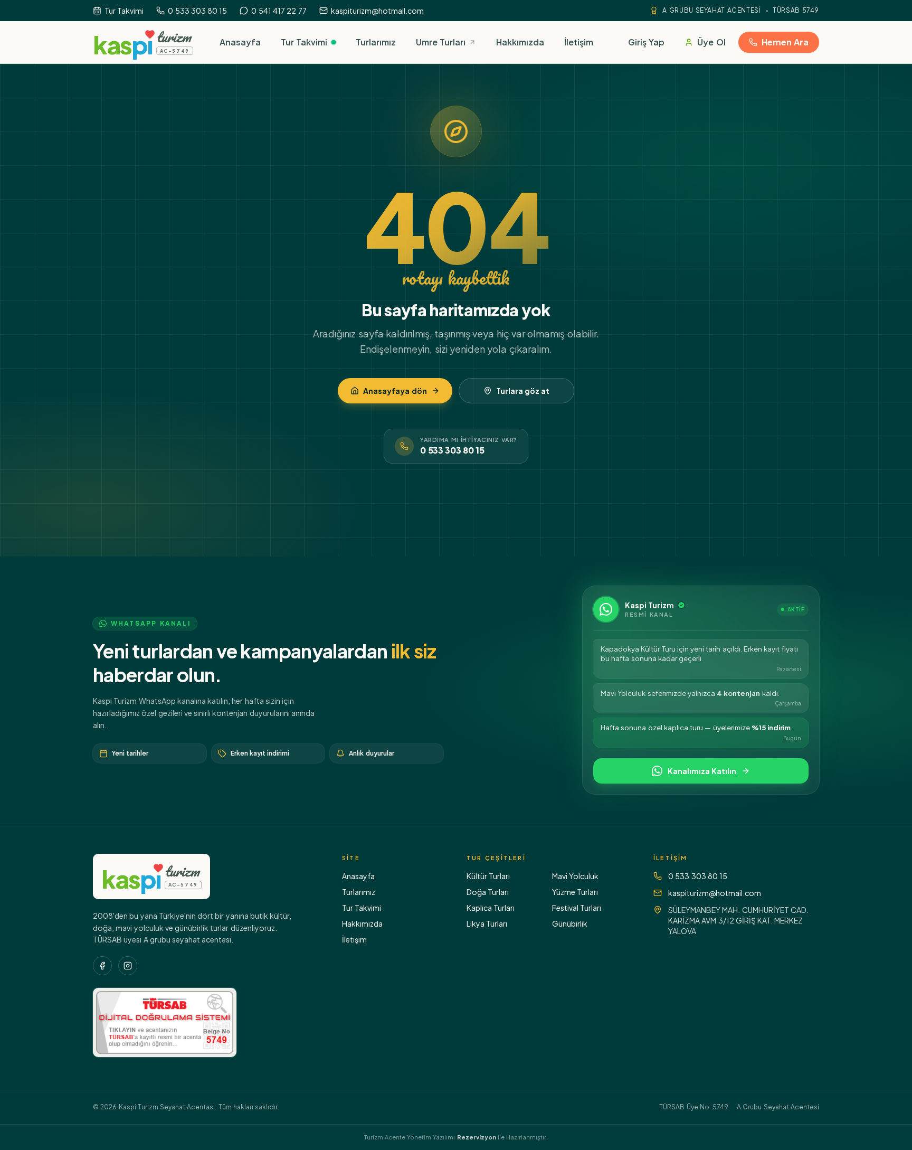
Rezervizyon (476, 1137)
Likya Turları (487, 923)
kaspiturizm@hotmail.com (714, 893)
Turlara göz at (523, 390)
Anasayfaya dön (394, 390)
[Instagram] (127, 965)
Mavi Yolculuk (575, 876)
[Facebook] (102, 965)
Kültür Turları (488, 876)
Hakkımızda (362, 923)
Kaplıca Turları (491, 907)
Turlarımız (358, 892)
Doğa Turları (488, 892)
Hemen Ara (785, 42)
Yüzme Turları (575, 892)
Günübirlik (569, 923)
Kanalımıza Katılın (702, 771)
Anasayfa (358, 876)
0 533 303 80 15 (452, 450)
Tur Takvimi (361, 907)
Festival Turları (576, 907)
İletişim (354, 939)
